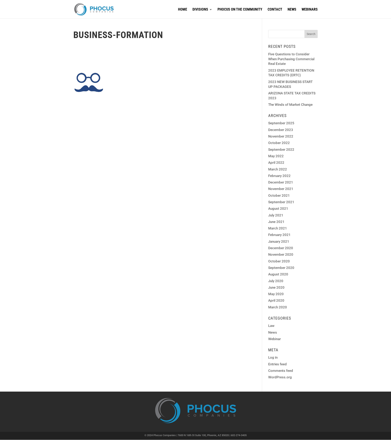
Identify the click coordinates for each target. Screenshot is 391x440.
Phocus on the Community (239, 9)
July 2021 (275, 215)
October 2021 (279, 195)
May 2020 (276, 294)
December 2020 (280, 248)
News (292, 9)
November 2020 (280, 254)
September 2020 (281, 268)
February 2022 (279, 176)
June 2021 (276, 222)
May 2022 (276, 156)
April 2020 (276, 300)
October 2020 (279, 261)
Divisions (200, 9)
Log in (273, 357)
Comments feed (280, 371)
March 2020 (277, 307)
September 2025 (281, 123)
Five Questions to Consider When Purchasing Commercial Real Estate (291, 59)
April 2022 (276, 162)
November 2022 (280, 136)
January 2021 (278, 241)
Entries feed (277, 364)
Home (182, 9)
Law (271, 326)
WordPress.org (280, 377)
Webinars (310, 9)
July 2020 (275, 281)
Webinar (274, 339)
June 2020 (276, 287)
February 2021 (279, 235)
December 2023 (280, 130)
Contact (275, 9)
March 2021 (277, 228)
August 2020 (278, 274)
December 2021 (280, 182)
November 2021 (280, 189)
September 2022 (281, 149)
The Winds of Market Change (290, 105)
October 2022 (279, 143)
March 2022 (277, 169)
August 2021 (278, 208)
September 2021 (281, 202)
